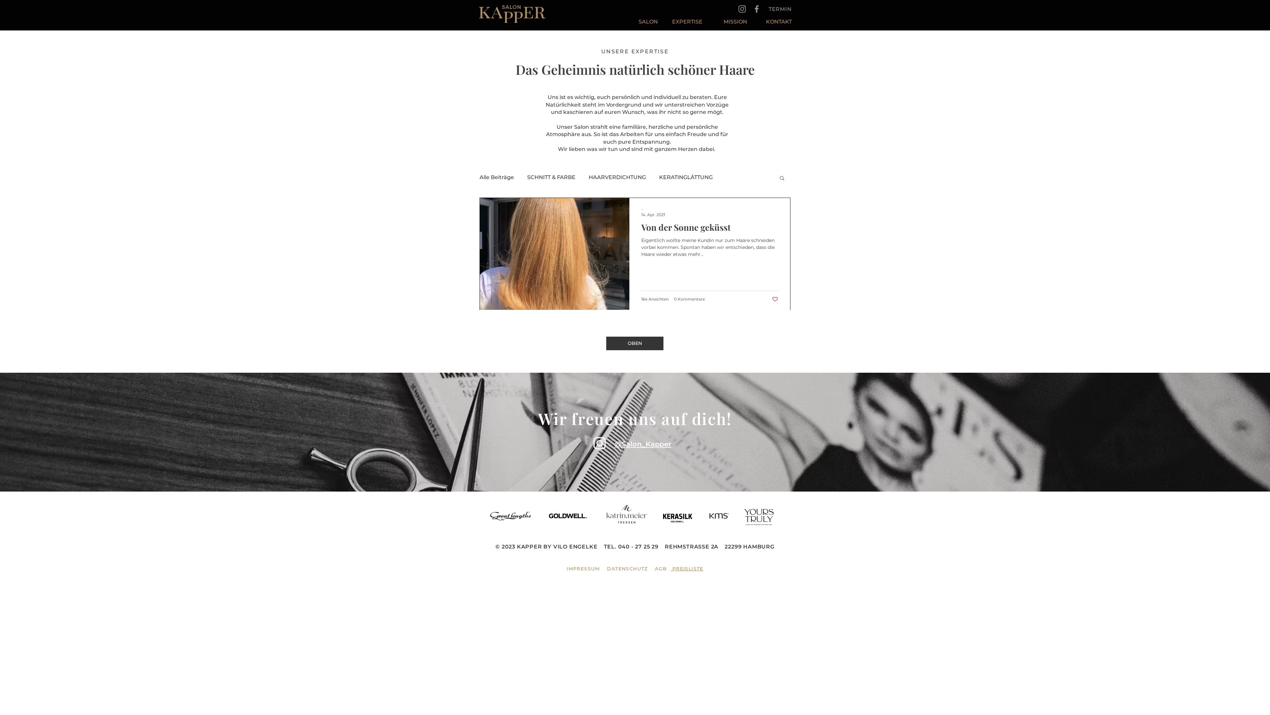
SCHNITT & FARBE (551, 177)
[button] (782, 178)
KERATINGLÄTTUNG (686, 177)
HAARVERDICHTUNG (617, 177)
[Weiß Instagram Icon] (599, 443)
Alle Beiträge (497, 177)
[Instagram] (742, 9)
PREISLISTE (686, 569)
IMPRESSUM (583, 569)
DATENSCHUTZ (627, 569)
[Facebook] (757, 9)
